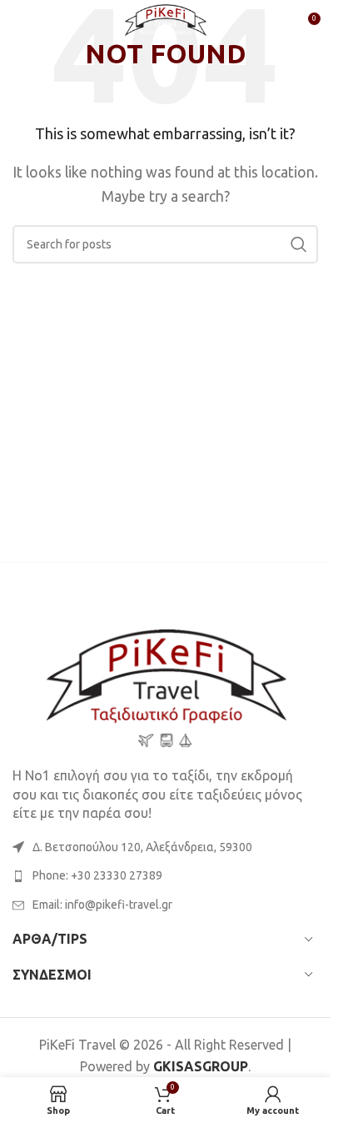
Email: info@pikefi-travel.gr (102, 904)
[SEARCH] (299, 244)
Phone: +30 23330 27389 (97, 875)
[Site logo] (165, 23)
